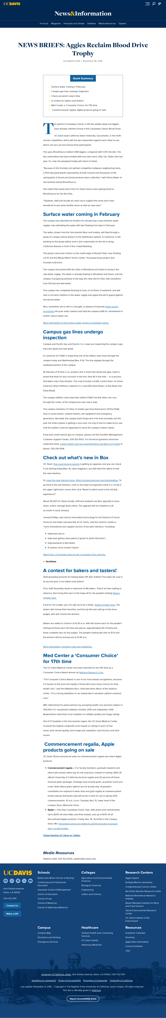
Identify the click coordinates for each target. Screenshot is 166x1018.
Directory (130, 937)
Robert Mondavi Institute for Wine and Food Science (142, 904)
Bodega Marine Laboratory (138, 882)
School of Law (45, 898)
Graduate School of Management (54, 889)
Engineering (87, 889)
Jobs (127, 950)
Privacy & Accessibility (69, 980)
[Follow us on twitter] (24, 881)
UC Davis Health (89, 940)
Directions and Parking (49, 937)
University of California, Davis (56, 974)
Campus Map (44, 932)
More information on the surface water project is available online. (76, 322)
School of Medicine (47, 903)
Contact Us (12, 905)
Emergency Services (48, 941)
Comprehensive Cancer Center (140, 886)
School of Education (48, 894)
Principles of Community (95, 980)
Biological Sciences (91, 885)
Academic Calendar (135, 932)
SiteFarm (96, 990)
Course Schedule (134, 946)
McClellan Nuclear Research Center (143, 891)
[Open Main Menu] (147, 4)
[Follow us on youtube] (30, 881)
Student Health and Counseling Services (97, 934)
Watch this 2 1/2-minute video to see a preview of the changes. (74, 554)
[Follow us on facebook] (5, 881)
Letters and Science (91, 894)
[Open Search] (154, 4)
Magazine (56, 23)
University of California (121, 980)
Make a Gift (12, 913)
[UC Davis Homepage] (11, 3)
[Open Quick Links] (160, 4)
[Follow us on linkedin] (18, 881)
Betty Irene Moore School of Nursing (56, 878)
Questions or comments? (44, 980)
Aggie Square (132, 878)
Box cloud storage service (66, 464)
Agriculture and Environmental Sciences (96, 879)
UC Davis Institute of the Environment (137, 919)
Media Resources (107, 23)
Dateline (91, 23)
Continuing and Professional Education (52, 884)
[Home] (17, 872)
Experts (122, 23)
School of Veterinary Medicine (53, 907)
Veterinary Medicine (91, 944)
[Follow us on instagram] (12, 881)
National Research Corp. (91, 672)
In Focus (44, 23)
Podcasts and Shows (74, 23)
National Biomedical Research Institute (140, 897)
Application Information (137, 941)
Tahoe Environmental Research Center (140, 912)
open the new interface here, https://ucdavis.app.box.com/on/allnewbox (82, 480)
